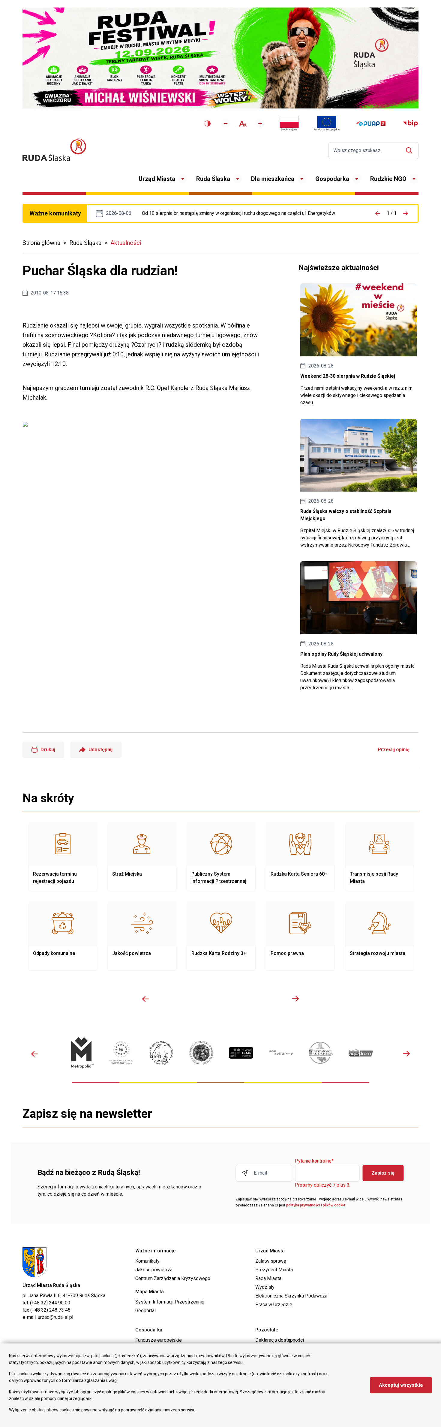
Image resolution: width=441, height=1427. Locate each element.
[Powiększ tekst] (260, 123)
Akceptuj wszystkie (401, 1385)
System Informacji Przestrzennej (169, 1302)
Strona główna (41, 242)
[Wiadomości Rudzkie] (321, 1053)
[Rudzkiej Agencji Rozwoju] (121, 1052)
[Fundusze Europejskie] (327, 123)
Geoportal (145, 1310)
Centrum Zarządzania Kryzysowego (172, 1278)
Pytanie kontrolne (314, 1161)
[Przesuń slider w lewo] (146, 999)
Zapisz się (382, 1173)
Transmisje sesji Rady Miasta (379, 856)
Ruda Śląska (213, 178)
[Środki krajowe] (289, 123)
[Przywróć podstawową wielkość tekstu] (243, 123)
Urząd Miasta (157, 178)
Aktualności (125, 242)
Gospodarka (332, 178)
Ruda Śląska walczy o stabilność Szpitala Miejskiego (358, 484)
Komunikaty (147, 1261)
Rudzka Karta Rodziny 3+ (221, 936)
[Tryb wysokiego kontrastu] (207, 123)
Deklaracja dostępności (279, 1340)
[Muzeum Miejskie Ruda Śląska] (161, 1053)
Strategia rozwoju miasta (379, 936)
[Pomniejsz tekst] (225, 123)
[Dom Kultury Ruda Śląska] (281, 1052)
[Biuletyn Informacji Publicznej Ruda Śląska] (410, 123)
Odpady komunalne (62, 936)
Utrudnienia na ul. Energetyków (239, 213)
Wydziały (264, 1287)
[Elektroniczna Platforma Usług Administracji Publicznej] (371, 124)
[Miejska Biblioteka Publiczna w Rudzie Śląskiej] (201, 1053)
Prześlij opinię (394, 749)
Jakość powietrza (141, 936)
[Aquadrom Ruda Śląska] (361, 1052)
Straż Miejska (141, 856)
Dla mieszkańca (272, 178)
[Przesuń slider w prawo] (296, 999)
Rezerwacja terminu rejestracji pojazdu (62, 856)
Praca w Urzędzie (273, 1304)
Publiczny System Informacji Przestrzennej (221, 856)
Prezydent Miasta (274, 1270)
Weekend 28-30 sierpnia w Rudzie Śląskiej (358, 345)
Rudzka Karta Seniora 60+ (300, 856)
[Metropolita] (81, 1053)
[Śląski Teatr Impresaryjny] (241, 1052)
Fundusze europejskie (158, 1340)
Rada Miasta (268, 1278)
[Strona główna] (54, 150)
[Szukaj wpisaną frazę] (410, 150)
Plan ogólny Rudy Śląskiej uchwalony (358, 626)
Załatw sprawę (270, 1261)
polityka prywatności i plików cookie (315, 1205)
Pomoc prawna (300, 936)
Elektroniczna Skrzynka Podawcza (291, 1296)
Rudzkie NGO (388, 178)
